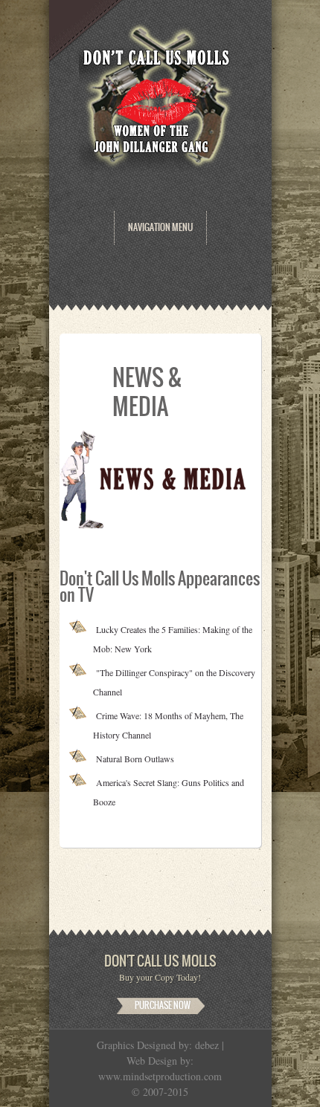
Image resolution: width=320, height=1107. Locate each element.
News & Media (147, 391)
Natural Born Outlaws (135, 758)
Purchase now (163, 1005)
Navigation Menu (160, 227)
